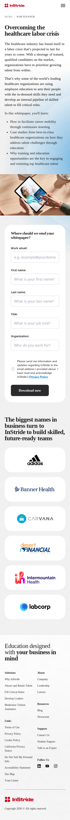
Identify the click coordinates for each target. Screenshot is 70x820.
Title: (14, 314)
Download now (30, 390)
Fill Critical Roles (14, 692)
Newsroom (43, 716)
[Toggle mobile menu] (63, 5)
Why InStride (12, 679)
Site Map (10, 774)
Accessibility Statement (17, 767)
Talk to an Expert (47, 748)
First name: (18, 270)
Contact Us (43, 735)
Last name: (18, 292)
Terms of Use (12, 727)
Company (42, 679)
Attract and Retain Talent (18, 685)
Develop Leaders (14, 698)
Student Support (46, 741)
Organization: (20, 336)
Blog (40, 710)
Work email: (19, 248)
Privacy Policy (38, 376)
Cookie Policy (12, 740)
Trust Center (11, 780)
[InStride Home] (14, 5)
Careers (41, 692)
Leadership (43, 685)
